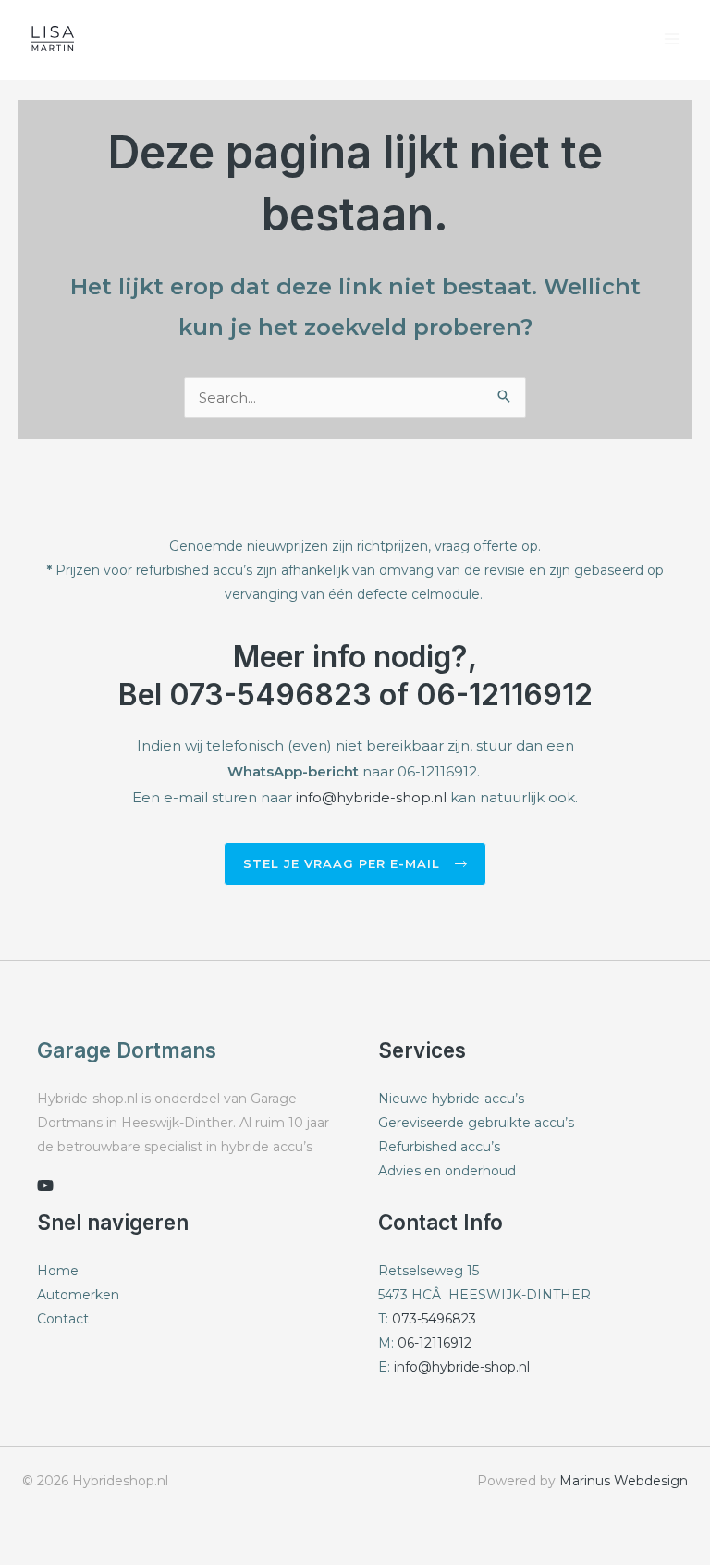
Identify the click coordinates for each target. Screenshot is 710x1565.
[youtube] (45, 1185)
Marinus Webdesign (623, 1480)
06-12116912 (434, 1343)
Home (58, 1270)
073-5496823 (434, 1318)
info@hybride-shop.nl (371, 797)
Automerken (78, 1294)
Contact (63, 1318)
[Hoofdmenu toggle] (672, 39)
